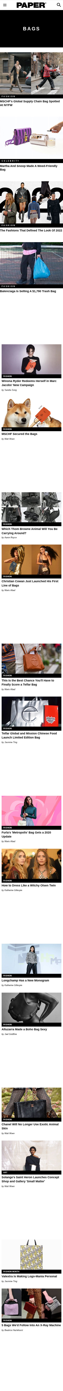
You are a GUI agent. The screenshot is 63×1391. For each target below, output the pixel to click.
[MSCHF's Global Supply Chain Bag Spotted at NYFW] (31, 73)
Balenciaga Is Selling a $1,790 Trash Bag (28, 291)
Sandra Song (11, 390)
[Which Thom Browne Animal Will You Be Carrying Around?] (31, 507)
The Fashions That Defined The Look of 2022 (31, 230)
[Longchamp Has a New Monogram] (31, 959)
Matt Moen (10, 439)
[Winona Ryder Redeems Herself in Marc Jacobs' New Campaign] (31, 359)
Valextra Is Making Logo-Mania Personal (29, 1276)
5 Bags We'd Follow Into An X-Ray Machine (31, 1325)
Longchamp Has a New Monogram (25, 980)
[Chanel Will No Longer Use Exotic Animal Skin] (31, 1103)
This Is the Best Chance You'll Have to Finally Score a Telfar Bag (28, 682)
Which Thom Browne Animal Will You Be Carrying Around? (30, 531)
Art (5, 1172)
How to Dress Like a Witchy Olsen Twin (29, 885)
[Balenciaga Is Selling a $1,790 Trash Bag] (31, 263)
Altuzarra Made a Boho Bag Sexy (24, 1029)
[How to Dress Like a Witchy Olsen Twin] (31, 864)
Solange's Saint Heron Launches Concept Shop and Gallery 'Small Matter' (30, 1179)
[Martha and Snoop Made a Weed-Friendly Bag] (31, 138)
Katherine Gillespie (13, 890)
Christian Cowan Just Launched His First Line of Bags (30, 583)
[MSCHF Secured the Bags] (31, 412)
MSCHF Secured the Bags (19, 434)
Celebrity (11, 161)
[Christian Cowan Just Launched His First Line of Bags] (31, 560)
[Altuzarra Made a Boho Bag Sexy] (31, 1008)
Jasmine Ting (11, 742)
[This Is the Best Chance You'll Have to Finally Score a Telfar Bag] (31, 659)
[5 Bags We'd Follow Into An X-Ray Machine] (31, 1304)
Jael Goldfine (11, 1034)
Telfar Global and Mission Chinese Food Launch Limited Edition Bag (29, 735)
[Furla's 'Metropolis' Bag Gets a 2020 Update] (31, 811)
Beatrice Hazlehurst (14, 1330)
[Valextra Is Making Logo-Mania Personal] (31, 1255)
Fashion (9, 96)
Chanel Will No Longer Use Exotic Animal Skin (30, 1126)
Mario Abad (10, 590)
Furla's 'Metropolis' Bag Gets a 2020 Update (26, 834)
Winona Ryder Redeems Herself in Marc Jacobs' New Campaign (29, 383)
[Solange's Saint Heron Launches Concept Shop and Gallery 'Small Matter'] (31, 1156)
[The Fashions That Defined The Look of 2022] (31, 202)
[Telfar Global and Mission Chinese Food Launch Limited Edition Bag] (31, 712)
